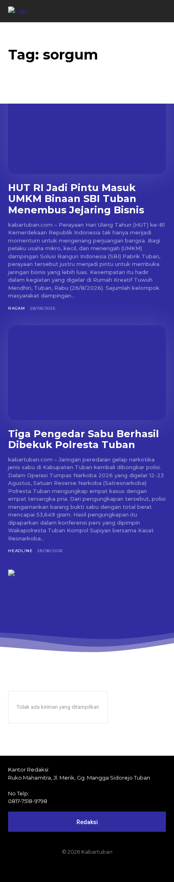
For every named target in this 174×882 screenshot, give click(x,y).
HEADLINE (20, 550)
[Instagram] (73, 868)
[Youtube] (114, 868)
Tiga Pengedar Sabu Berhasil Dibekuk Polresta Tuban (83, 439)
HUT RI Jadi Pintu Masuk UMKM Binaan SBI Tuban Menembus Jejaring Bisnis (76, 199)
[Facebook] (59, 868)
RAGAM (16, 308)
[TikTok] (87, 868)
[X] (101, 868)
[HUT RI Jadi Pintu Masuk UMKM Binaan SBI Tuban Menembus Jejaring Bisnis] (87, 126)
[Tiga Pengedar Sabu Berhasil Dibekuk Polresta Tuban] (87, 372)
